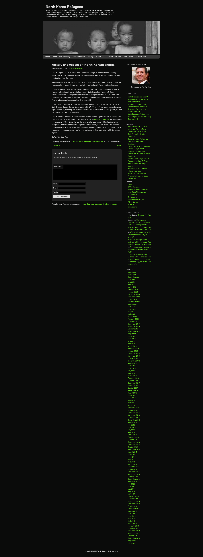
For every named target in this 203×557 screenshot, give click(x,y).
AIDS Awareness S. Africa (137, 126)
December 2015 (134, 442)
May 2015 (131, 459)
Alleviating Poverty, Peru (137, 129)
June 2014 (132, 486)
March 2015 (132, 464)
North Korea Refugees (64, 6)
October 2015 (133, 447)
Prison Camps (133, 202)
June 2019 (132, 338)
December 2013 (134, 501)
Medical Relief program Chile (138, 158)
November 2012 (134, 533)
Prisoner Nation (79, 56)
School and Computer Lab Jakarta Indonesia (137, 169)
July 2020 (131, 306)
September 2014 (134, 479)
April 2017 (131, 402)
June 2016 (132, 427)
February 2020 (133, 319)
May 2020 (131, 311)
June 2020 (132, 309)
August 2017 (132, 393)
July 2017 (131, 395)
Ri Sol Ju (131, 204)
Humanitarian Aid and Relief (138, 189)
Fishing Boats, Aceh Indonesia (139, 146)
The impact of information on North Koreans (139, 221)
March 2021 (132, 287)
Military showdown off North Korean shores (83, 64)
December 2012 (134, 531)
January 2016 (133, 439)
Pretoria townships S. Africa (138, 161)
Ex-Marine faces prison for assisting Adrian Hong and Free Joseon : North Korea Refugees (139, 227)
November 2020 (134, 297)
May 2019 (131, 341)
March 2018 (132, 375)
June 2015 (132, 457)
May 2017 (131, 400)
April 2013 (131, 521)
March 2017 (132, 405)
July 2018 (131, 366)
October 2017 (133, 388)
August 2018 (132, 363)
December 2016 (134, 412)
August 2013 (132, 511)
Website (55, 192)
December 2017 (134, 383)
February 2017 (133, 407)
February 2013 (133, 526)
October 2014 (133, 476)
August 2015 (132, 452)
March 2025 (132, 274)
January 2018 (133, 380)
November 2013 (134, 503)
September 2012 (134, 538)
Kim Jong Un (132, 194)
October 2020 (133, 299)
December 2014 (134, 471)
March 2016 (132, 434)
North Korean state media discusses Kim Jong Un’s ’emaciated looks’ (137, 109)
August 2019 (132, 334)
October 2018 (133, 358)
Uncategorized (97, 141)
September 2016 (134, 420)
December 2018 (134, 353)
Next (119, 145)
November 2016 (134, 415)
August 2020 (132, 304)
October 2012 (133, 535)
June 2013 (132, 516)
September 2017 (134, 390)
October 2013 (133, 506)
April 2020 (131, 314)
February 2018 (133, 378)
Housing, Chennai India (136, 151)
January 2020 (133, 321)
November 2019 (134, 326)
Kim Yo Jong (132, 197)
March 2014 (132, 494)
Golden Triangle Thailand (137, 149)
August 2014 (132, 481)
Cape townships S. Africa (137, 131)
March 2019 (132, 346)
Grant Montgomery (76, 68)
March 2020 (132, 316)
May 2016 (131, 430)
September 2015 (134, 449)
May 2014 (131, 489)
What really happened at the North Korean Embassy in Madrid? (139, 234)
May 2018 (131, 370)
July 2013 (131, 513)
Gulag (90, 56)
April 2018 (131, 373)
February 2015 (133, 467)
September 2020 (134, 301)
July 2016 (131, 425)
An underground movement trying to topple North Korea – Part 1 (139, 249)
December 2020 (134, 294)
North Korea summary (61, 56)
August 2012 (132, 540)
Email (55, 188)
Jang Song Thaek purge (137, 192)
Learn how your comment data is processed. (99, 204)
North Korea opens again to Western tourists (138, 100)
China (73, 141)
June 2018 (132, 368)
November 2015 (134, 444)
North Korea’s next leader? (138, 97)
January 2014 (133, 499)
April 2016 (131, 432)
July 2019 (131, 336)
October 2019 (133, 329)
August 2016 (132, 422)
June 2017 (132, 398)
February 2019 (133, 348)
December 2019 (134, 324)
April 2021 (131, 284)
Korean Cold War (114, 56)
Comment (58, 166)
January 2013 (133, 528)
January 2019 (133, 351)
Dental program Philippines (138, 139)
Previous (56, 145)
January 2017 (133, 410)
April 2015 (131, 462)
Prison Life (100, 56)
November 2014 (134, 474)
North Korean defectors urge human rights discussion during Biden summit (139, 116)
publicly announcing (101, 119)
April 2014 (131, 491)
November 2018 (134, 356)
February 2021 (133, 289)
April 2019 (131, 343)
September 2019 (134, 331)
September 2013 (134, 508)
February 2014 (133, 496)
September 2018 (134, 361)
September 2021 (134, 277)
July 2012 (131, 543)
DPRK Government (83, 141)
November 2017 (134, 385)
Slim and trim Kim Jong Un (137, 104)
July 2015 (131, 454)
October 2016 (133, 417)
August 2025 (132, 272)
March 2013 (132, 523)
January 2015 (133, 469)
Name (55, 183)
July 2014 (131, 484)
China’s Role (141, 56)
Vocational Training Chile (137, 173)
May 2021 (131, 282)
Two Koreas (128, 56)
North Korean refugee (136, 199)
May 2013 (131, 518)
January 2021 (133, 292)
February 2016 (133, 437)
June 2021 (132, 279)
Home (47, 56)
